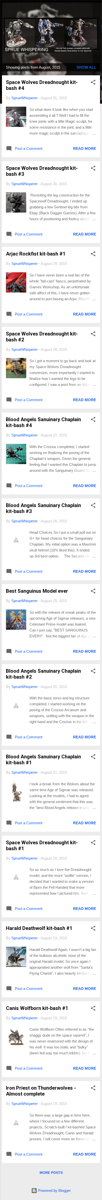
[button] (93, 83)
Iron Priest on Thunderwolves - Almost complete (41, 1091)
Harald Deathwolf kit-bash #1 (39, 928)
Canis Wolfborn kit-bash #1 (37, 1008)
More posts (51, 1173)
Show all (86, 67)
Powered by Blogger (54, 1190)
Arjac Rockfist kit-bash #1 (35, 254)
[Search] (95, 10)
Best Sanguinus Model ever (37, 591)
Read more (84, 148)
